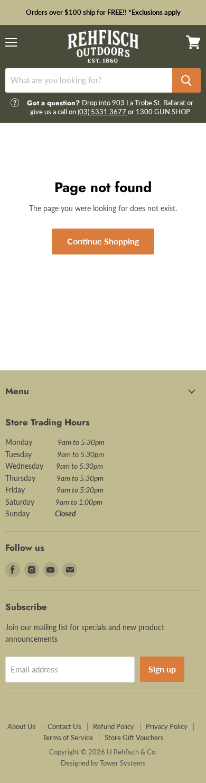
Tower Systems (123, 763)
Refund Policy (113, 726)
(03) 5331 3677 (103, 111)
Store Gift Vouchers (134, 737)
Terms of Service (68, 737)
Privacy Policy (167, 726)
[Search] (186, 80)
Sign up (162, 669)
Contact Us (64, 726)
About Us (21, 726)
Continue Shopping (103, 241)
